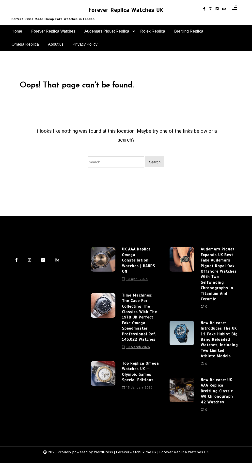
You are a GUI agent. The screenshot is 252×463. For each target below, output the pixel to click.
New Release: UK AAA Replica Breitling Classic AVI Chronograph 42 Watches (217, 391)
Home (17, 31)
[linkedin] (217, 9)
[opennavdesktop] (234, 9)
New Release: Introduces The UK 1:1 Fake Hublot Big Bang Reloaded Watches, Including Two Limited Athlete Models (219, 339)
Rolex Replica (152, 31)
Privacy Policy (85, 44)
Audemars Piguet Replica (106, 31)
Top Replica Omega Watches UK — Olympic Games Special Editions (140, 371)
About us (55, 44)
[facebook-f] (204, 9)
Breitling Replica (188, 31)
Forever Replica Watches (53, 31)
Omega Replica (25, 44)
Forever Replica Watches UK (126, 10)
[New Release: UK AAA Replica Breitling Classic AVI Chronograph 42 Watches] (182, 396)
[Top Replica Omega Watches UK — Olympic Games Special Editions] (103, 377)
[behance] (224, 9)
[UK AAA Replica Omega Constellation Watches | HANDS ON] (103, 265)
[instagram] (210, 9)
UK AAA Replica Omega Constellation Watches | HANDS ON (138, 260)
